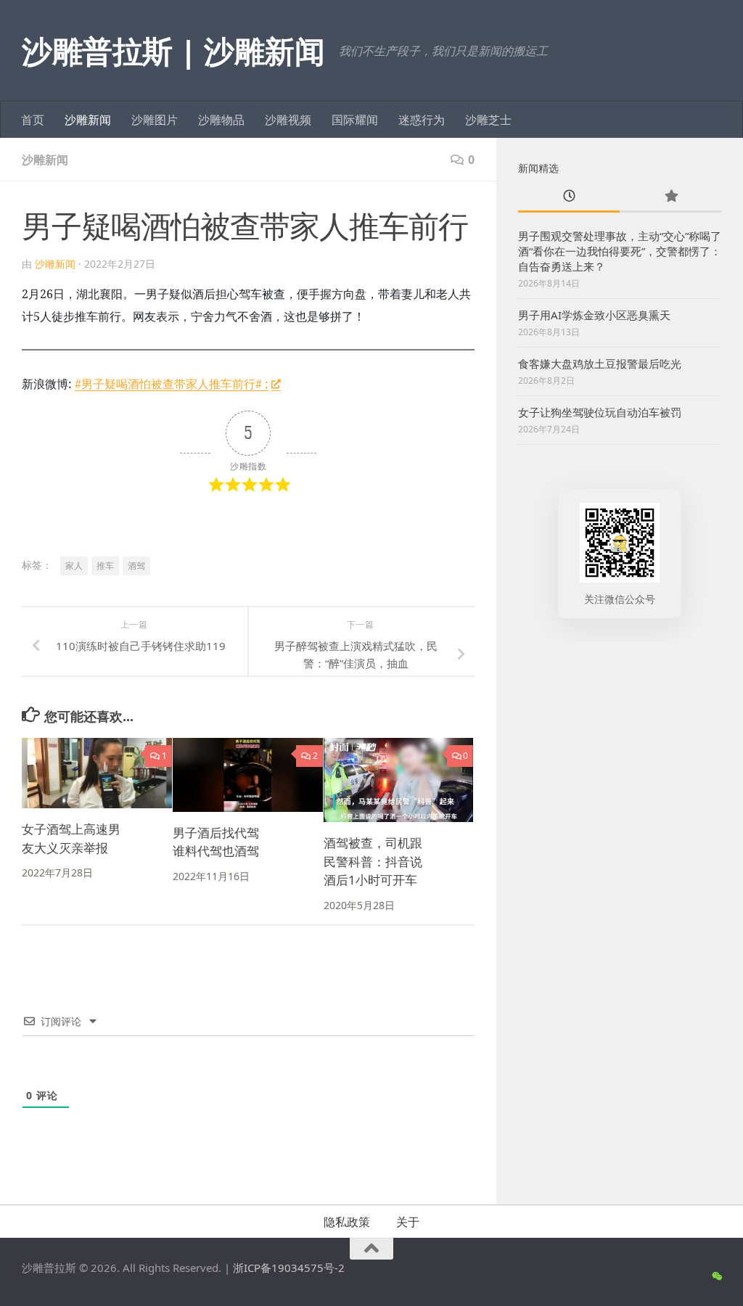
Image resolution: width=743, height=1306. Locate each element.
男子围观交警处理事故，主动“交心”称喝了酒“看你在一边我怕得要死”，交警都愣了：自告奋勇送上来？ (619, 251)
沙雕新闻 (88, 120)
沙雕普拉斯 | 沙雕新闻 (173, 50)
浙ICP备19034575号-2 (289, 1267)
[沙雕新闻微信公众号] (716, 1276)
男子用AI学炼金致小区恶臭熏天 (594, 315)
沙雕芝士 (488, 120)
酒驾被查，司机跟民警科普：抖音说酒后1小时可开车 (373, 861)
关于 (407, 1222)
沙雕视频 (288, 120)
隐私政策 (347, 1222)
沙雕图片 (154, 120)
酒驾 (136, 565)
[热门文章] (670, 197)
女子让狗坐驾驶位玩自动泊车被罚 (599, 412)
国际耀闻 (355, 120)
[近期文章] (569, 197)
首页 (32, 120)
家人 (74, 565)
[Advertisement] (619, 752)
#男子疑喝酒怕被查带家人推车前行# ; (171, 384)
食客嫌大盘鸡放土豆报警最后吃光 (599, 363)
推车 (105, 565)
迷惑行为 (421, 120)
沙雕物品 (221, 120)
